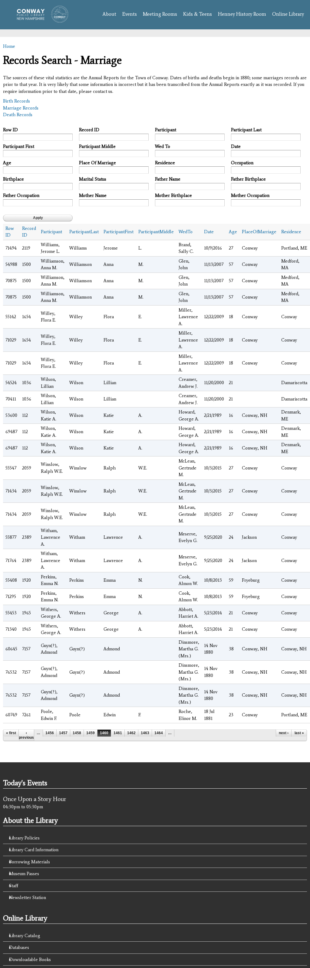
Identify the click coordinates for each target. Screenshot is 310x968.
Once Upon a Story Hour (34, 799)
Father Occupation (21, 195)
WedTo (186, 231)
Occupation (242, 162)
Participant (165, 129)
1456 (49, 733)
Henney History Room (242, 14)
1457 (63, 733)
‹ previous (26, 735)
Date (236, 146)
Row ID (10, 129)
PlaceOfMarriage (259, 231)
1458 (77, 733)
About (109, 14)
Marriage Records (20, 108)
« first (11, 733)
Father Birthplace (248, 179)
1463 (145, 733)
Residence (165, 162)
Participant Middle (97, 146)
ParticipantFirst (119, 231)
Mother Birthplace (173, 195)
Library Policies (24, 838)
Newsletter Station (27, 897)
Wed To (162, 146)
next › (284, 733)
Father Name (167, 179)
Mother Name (93, 195)
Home (9, 46)
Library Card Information (33, 849)
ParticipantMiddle (156, 231)
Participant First (18, 146)
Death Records (17, 114)
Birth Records (16, 101)
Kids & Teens (197, 14)
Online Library (288, 14)
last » (299, 733)
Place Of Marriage (97, 162)
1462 (131, 733)
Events (129, 14)
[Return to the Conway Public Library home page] (40, 19)
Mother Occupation (250, 195)
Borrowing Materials (29, 862)
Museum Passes (24, 873)
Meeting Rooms (160, 14)
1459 (90, 733)
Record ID (89, 129)
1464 (158, 733)
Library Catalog (24, 935)
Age (7, 162)
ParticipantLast (84, 231)
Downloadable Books (30, 959)
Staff (13, 885)
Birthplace (13, 179)
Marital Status (92, 179)
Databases (19, 947)
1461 (118, 733)
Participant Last (246, 129)
